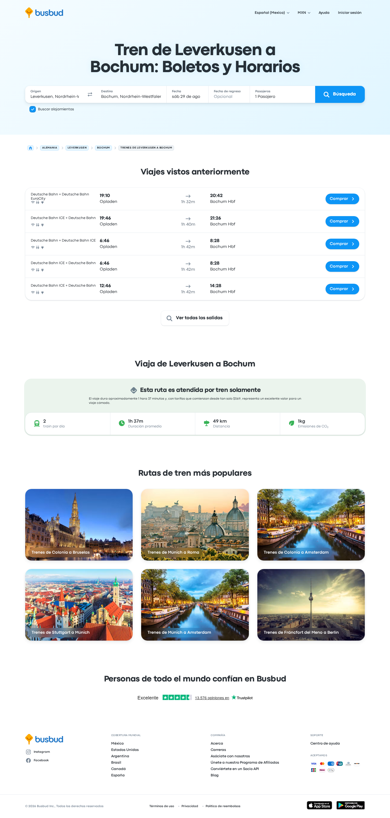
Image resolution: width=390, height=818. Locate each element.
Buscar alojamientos (56, 109)
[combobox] (55, 94)
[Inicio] (30, 148)
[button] (90, 94)
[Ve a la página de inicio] (44, 12)
